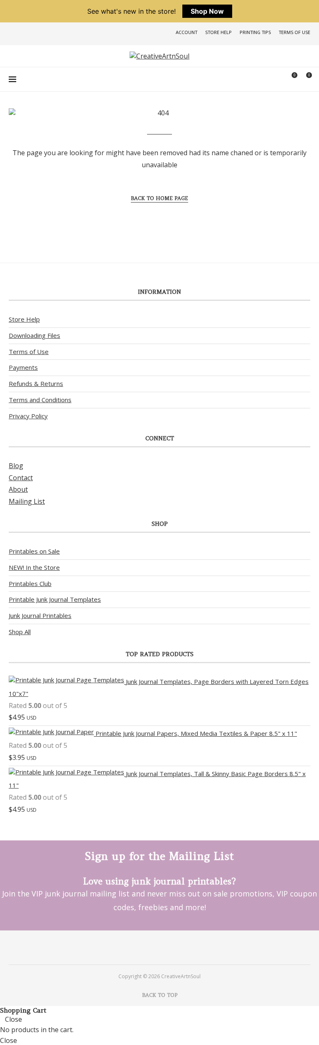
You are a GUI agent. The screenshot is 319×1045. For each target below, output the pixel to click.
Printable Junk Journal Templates (55, 599)
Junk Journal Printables (40, 615)
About (18, 489)
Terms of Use (294, 32)
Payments (23, 367)
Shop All (20, 631)
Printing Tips (255, 32)
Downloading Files (34, 335)
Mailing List (27, 501)
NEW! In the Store (34, 567)
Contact (21, 477)
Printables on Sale (34, 551)
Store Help (218, 32)
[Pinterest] (148, 947)
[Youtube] (170, 947)
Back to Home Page (159, 198)
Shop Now (207, 11)
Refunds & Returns (36, 383)
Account (186, 32)
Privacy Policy (28, 416)
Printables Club (30, 583)
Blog (16, 465)
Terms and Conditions (40, 400)
